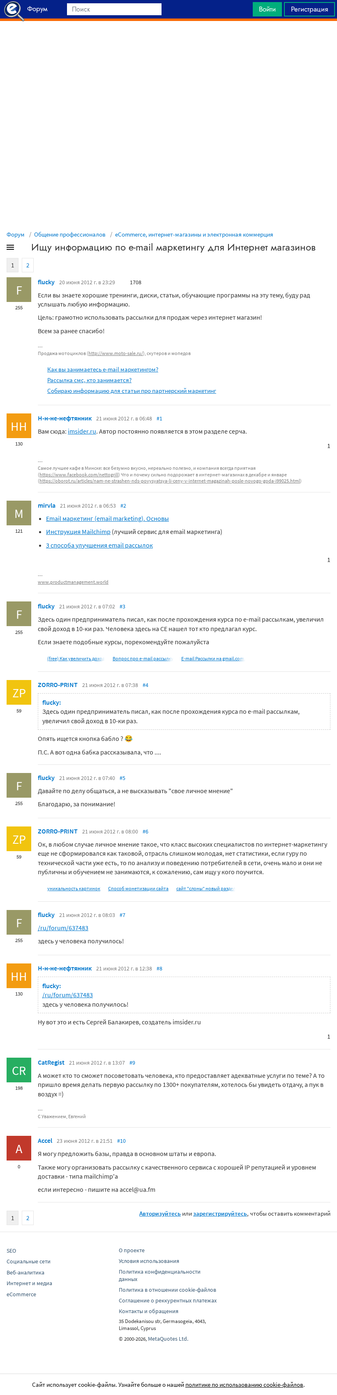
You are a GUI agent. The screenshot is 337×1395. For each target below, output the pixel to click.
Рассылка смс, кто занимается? (89, 380)
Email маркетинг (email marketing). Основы (107, 518)
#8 (159, 968)
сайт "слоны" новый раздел (205, 888)
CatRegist (51, 1062)
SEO (11, 1250)
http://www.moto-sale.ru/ (115, 353)
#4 (145, 685)
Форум (16, 234)
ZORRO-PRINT (58, 684)
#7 (122, 915)
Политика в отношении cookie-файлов (167, 1289)
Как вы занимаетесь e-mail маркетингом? (102, 369)
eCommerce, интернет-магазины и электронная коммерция (194, 234)
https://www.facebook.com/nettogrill (78, 474)
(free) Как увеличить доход (76, 658)
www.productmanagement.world (73, 582)
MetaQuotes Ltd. (168, 1338)
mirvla (46, 505)
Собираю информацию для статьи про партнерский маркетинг (131, 391)
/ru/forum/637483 (63, 928)
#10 (121, 1140)
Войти (267, 9)
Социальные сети (29, 1261)
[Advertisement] (168, 41)
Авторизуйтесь (160, 1213)
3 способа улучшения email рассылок (99, 545)
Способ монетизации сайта (138, 888)
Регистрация (309, 9)
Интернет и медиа (29, 1283)
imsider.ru (82, 431)
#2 (123, 505)
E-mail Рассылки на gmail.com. (213, 658)
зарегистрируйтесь (220, 1213)
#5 (122, 778)
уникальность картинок (73, 888)
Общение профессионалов (70, 234)
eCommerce (21, 1294)
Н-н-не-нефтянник (65, 418)
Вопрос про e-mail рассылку (143, 658)
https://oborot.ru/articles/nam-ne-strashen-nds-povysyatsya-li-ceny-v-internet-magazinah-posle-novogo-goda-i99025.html (169, 481)
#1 (159, 418)
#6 (145, 831)
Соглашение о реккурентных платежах (168, 1300)
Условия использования (149, 1261)
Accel (45, 1140)
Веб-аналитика (25, 1272)
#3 (122, 606)
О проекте (132, 1250)
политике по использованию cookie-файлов (244, 1384)
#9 (132, 1062)
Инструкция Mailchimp (78, 531)
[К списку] (24, 249)
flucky (46, 282)
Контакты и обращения (148, 1311)
